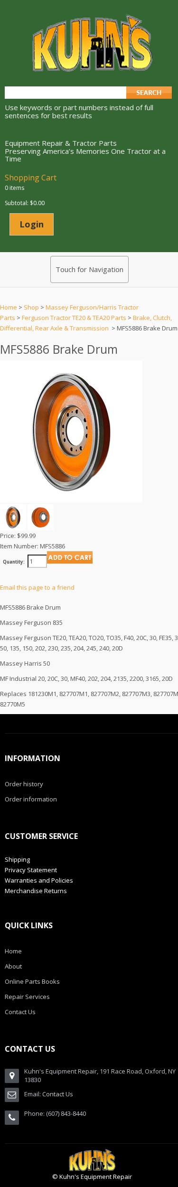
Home (8, 307)
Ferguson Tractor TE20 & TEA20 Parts (74, 317)
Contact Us (57, 1094)
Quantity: (14, 562)
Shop (31, 307)
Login (31, 224)
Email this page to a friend (37, 587)
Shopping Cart (30, 177)
